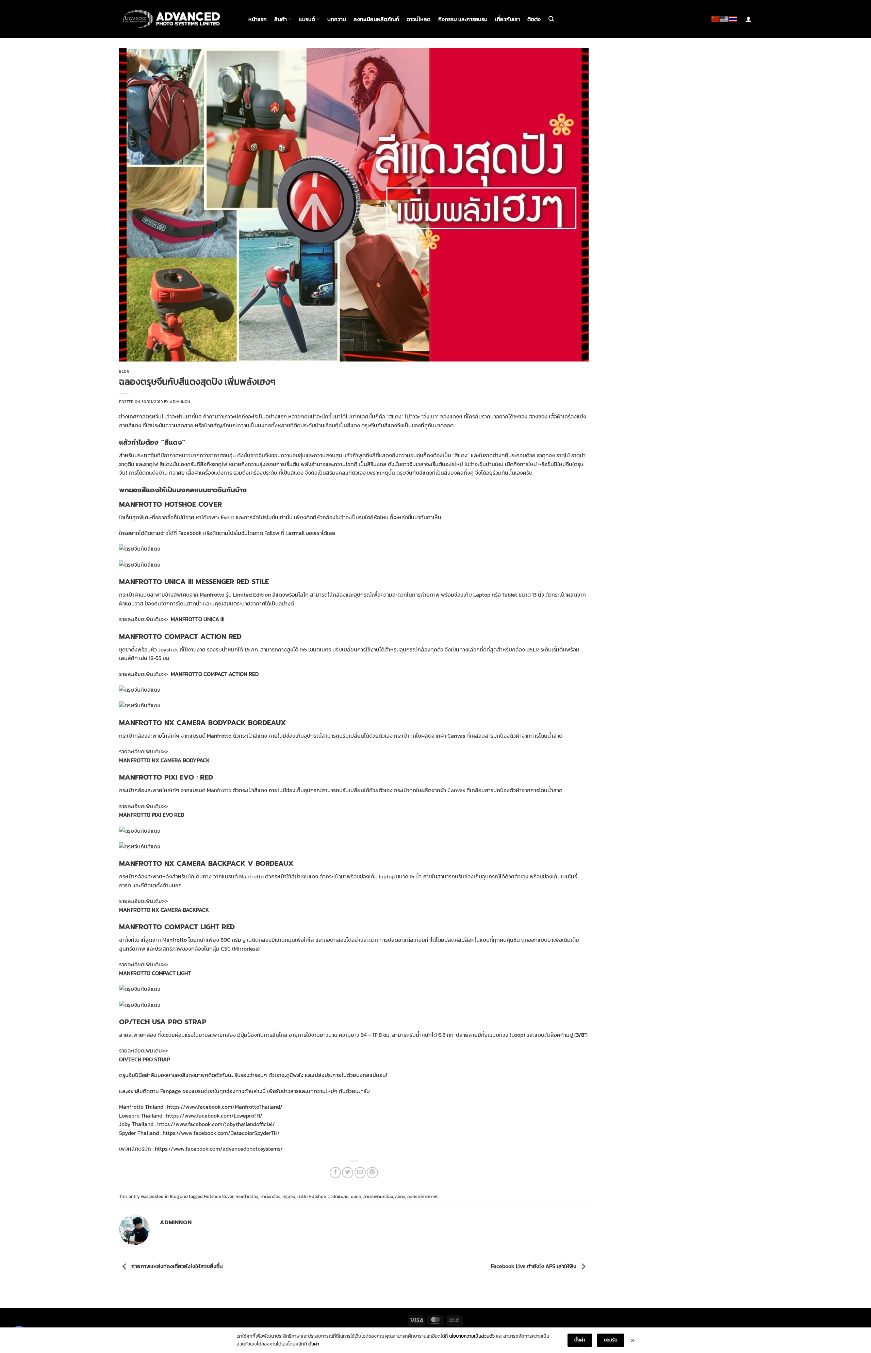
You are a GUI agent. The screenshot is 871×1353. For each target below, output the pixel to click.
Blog (124, 371)
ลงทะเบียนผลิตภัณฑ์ (376, 19)
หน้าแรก (257, 19)
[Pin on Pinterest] (372, 1172)
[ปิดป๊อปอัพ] (633, 1340)
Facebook (190, 533)
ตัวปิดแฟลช (338, 1196)
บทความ (336, 19)
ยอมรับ (611, 1339)
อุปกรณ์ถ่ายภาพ (422, 1196)
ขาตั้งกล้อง (270, 1196)
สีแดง (400, 1196)
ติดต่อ (534, 19)
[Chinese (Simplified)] (715, 18)
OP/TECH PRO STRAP (144, 1059)
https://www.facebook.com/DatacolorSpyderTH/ (221, 1133)
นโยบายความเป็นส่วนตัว (472, 1336)
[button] (551, 19)
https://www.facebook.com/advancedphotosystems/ (219, 1148)
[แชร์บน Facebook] (335, 1172)
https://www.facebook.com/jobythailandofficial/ (216, 1124)
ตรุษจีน (288, 1196)
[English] (724, 18)
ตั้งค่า (313, 1344)
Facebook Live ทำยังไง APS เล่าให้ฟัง (534, 1266)
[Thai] (733, 18)
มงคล (356, 1196)
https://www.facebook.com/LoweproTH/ (214, 1115)
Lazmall (295, 533)
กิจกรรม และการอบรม (463, 19)
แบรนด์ (307, 19)
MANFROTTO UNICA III (198, 619)
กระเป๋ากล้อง (246, 1196)
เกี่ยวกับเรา (507, 19)
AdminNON (180, 401)
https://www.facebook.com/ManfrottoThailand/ (224, 1107)
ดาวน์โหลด (418, 19)
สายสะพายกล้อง (378, 1196)
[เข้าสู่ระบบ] (748, 19)
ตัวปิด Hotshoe (311, 1196)
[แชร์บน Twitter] (347, 1172)
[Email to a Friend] (360, 1172)
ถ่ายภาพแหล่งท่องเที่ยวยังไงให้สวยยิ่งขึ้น (176, 1266)
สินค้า (280, 19)
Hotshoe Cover (218, 1196)
